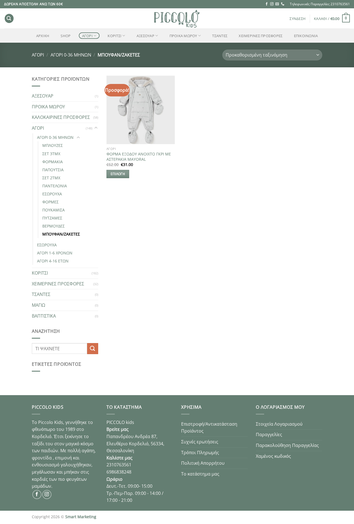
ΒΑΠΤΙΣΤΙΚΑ (44, 316)
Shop (66, 35)
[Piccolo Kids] (177, 18)
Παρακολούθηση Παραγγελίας (287, 445)
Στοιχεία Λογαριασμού (279, 424)
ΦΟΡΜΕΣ (50, 202)
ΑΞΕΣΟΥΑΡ (145, 35)
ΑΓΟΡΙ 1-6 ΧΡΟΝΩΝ (54, 252)
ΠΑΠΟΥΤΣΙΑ (53, 169)
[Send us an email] (277, 4)
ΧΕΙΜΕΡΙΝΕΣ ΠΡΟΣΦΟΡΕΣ (260, 35)
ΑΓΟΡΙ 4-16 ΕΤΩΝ (53, 261)
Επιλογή (118, 174)
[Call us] (282, 4)
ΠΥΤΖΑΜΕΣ (52, 218)
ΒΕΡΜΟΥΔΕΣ (53, 226)
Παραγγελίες (269, 434)
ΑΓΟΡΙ (87, 35)
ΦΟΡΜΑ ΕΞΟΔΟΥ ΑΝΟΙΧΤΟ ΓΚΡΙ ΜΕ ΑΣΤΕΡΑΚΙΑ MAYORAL (138, 157)
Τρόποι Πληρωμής (200, 452)
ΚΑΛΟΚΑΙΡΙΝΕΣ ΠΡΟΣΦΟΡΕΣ (61, 117)
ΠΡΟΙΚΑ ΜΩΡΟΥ (183, 35)
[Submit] (92, 348)
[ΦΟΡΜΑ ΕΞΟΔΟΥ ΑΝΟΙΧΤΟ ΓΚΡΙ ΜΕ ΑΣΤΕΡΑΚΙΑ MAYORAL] (140, 110)
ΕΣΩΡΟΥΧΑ (52, 193)
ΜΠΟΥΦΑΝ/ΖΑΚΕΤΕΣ (61, 234)
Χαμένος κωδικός (273, 456)
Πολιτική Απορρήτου (203, 463)
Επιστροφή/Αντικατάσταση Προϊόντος (209, 427)
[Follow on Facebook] (266, 4)
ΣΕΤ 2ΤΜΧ (51, 177)
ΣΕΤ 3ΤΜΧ (51, 153)
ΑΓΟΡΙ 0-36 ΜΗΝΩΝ (71, 55)
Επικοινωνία (306, 35)
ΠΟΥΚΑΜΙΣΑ (53, 210)
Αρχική (43, 35)
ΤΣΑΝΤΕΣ (219, 35)
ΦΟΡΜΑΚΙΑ (52, 161)
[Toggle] (96, 128)
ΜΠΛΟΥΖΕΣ (52, 145)
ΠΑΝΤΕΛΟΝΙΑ (54, 185)
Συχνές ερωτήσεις (199, 442)
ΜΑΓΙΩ (38, 305)
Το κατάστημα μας (200, 474)
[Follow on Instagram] (272, 4)
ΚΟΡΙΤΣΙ (114, 35)
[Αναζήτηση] (9, 18)
